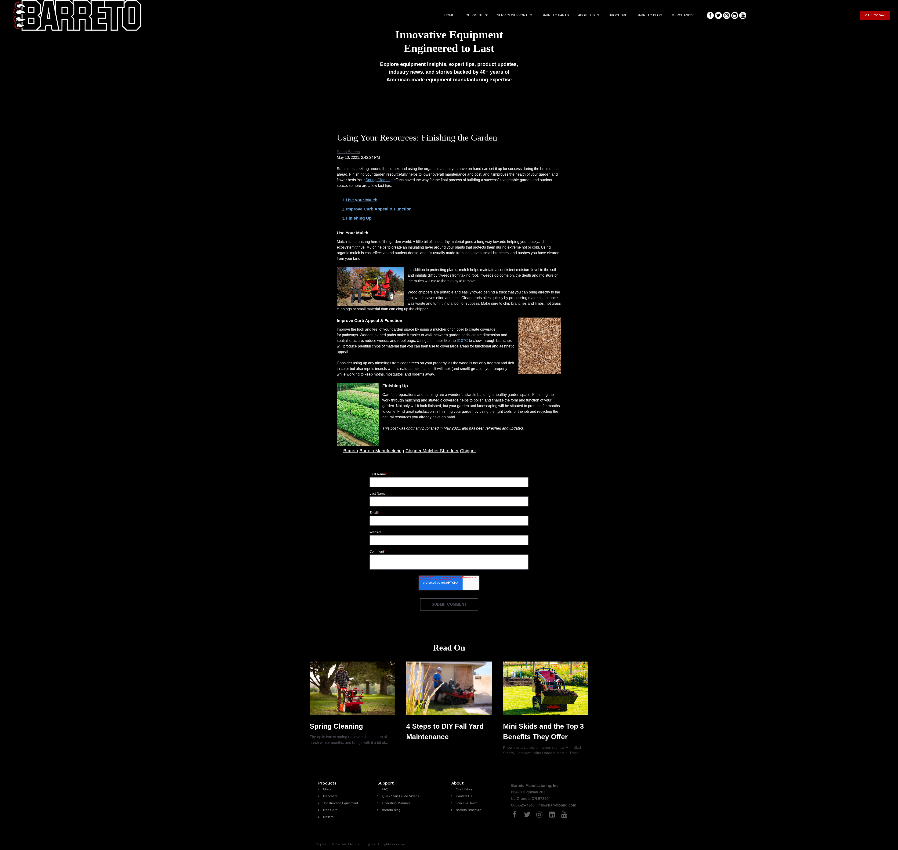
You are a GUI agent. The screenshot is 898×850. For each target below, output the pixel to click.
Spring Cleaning (379, 180)
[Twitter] (718, 15)
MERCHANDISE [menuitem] (683, 15)
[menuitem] (324, 789)
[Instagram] (726, 15)
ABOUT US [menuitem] (586, 15)
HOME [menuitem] (449, 15)
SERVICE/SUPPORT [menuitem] (512, 15)
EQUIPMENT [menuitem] (473, 15)
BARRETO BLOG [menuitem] (649, 15)
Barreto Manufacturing (381, 450)
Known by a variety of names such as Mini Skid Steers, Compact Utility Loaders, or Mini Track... (543, 738)
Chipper (468, 450)
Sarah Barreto (348, 152)
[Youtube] (742, 15)
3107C (462, 341)
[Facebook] (710, 15)
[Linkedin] (734, 15)
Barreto (350, 450)
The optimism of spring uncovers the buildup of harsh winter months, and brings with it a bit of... (349, 733)
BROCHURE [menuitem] (618, 15)
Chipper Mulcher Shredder (432, 450)
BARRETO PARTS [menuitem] (555, 15)
